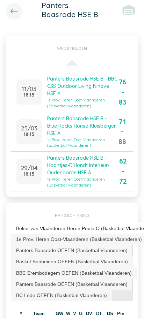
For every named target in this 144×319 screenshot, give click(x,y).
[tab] (72, 250)
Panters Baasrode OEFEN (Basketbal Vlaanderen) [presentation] (72, 250)
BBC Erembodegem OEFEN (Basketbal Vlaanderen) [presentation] (74, 273)
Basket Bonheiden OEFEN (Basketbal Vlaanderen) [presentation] (72, 261)
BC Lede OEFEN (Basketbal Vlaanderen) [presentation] (61, 295)
